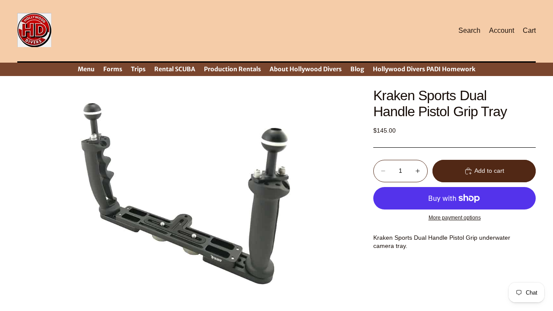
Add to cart (489, 170)
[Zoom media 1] (185, 194)
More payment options (455, 217)
